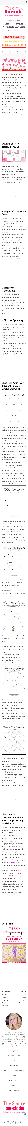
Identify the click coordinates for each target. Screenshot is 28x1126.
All (14, 1060)
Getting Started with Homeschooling (14, 1070)
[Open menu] (2, 2)
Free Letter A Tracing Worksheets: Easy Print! (22, 997)
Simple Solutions (14, 1090)
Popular (14, 1075)
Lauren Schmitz (16, 30)
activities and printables (17, 862)
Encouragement (14, 1065)
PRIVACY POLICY (14, 1123)
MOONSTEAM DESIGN (18, 1122)
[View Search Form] (26, 2)
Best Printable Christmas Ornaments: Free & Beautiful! (6, 998)
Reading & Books (14, 1080)
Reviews (14, 1085)
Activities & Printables (14, 20)
